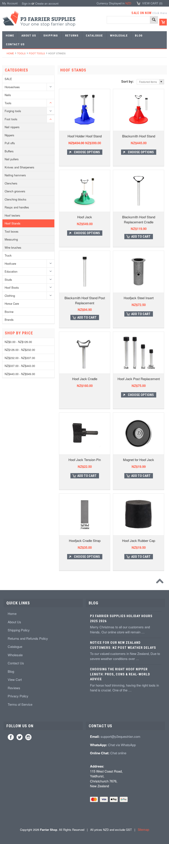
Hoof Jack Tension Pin (84, 459)
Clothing (10, 295)
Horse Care (12, 303)
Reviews (14, 687)
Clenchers (11, 183)
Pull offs (10, 143)
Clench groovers (15, 191)
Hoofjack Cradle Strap (85, 540)
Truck (8, 255)
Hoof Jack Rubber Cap (138, 540)
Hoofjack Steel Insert (139, 297)
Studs (8, 279)
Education (11, 271)
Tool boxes (11, 231)
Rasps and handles (17, 207)
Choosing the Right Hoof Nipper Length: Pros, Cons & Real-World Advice (120, 674)
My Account (10, 3)
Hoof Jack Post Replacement (139, 378)
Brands (9, 319)
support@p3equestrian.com (120, 736)
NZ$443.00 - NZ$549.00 (20, 374)
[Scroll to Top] (161, 582)
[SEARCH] (154, 20)
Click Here (159, 13)
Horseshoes (12, 87)
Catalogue (15, 646)
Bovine (9, 312)
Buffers (9, 151)
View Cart (15, 679)
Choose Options (87, 152)
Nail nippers (12, 127)
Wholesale (15, 655)
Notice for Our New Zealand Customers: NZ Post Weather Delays (123, 645)
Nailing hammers (15, 175)
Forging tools (13, 111)
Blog (11, 671)
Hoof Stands (12, 223)
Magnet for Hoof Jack (138, 459)
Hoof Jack (84, 217)
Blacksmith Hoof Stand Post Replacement (84, 300)
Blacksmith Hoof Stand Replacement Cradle (138, 219)
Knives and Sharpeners (19, 167)
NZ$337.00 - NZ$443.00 (20, 366)
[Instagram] (28, 737)
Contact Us (16, 663)
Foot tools (37, 53)
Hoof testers (12, 215)
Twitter (20, 737)
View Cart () (152, 3)
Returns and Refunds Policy (28, 638)
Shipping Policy (19, 630)
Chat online (118, 753)
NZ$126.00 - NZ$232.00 (20, 350)
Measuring (11, 239)
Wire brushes (13, 247)
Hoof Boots (12, 287)
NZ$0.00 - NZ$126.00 (18, 342)
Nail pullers (12, 159)
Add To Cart (141, 237)
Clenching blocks (15, 199)
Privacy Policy (18, 696)
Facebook (11, 737)
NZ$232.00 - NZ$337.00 (20, 358)
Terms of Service (20, 704)
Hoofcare (10, 263)
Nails (8, 95)
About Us (14, 622)
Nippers (9, 135)
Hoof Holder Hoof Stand (85, 136)
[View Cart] (163, 22)
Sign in (26, 3)
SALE (8, 79)
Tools (21, 53)
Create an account (47, 3)
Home (10, 53)
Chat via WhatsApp (122, 744)
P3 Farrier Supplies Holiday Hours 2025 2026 (121, 618)
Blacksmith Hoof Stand (138, 136)
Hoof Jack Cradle (84, 378)
